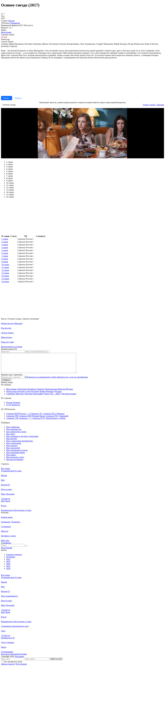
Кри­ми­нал (31, 389)
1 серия (4, 239)
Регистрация (21, 664)
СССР (9, 405)
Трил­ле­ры (28, 394)
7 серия (4, 256)
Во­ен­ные (50, 391)
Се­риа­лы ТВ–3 (49, 413)
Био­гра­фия (38, 394)
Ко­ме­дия (61, 389)
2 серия (4, 242)
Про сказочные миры (15, 452)
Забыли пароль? (8, 664)
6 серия (4, 253)
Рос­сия (11, 21)
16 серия (5, 281)
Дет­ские (57, 391)
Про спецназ (11, 445)
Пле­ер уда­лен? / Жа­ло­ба (153, 105)
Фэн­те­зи (21, 391)
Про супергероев (13, 443)
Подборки (10, 557)
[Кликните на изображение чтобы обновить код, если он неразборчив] (56, 377)
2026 (8, 568)
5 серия (4, 250)
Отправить (6, 380)
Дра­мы (42, 391)
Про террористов (13, 429)
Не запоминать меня (13, 662)
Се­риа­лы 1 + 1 (25, 418)
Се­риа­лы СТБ (12, 418)
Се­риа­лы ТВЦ (25, 416)
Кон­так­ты (5, 654)
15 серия (5, 279)
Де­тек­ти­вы (22, 389)
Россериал (19, 656)
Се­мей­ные (10, 394)
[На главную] (6, 543)
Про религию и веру (15, 457)
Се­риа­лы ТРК (12, 416)
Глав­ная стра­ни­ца (14, 554)
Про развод (11, 455)
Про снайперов (13, 427)
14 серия (5, 276)
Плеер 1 (6, 98)
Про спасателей (13, 448)
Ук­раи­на (16, 402)
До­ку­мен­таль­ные (68, 394)
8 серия (4, 259)
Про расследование (14, 459)
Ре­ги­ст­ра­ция (6, 548)
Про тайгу (10, 434)
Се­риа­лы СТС (36, 413)
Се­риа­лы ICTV (38, 418)
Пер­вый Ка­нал (38, 416)
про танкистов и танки (16, 432)
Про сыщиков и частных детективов (22, 436)
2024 (8, 564)
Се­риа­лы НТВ (12, 413)
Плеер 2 (18, 98)
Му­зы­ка (69, 389)
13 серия (5, 273)
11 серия (5, 267)
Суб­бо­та (62, 418)
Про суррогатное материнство (19, 441)
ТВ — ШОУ (55, 394)
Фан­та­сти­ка (11, 391)
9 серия (4, 262)
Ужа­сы (47, 394)
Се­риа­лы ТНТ (52, 416)
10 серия (5, 264)
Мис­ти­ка (20, 394)
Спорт (28, 391)
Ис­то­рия (35, 391)
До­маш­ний (15, 23)
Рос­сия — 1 (24, 413)
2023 (8, 561)
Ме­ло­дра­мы (6, 32)
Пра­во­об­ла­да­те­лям (18, 654)
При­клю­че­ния (51, 389)
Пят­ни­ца (60, 413)
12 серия (5, 270)
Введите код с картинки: (12, 375)
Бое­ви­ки (40, 389)
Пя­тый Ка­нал (52, 418)
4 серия (4, 247)
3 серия (4, 245)
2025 (8, 566)
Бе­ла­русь (16, 405)
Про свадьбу (11, 438)
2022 (8, 559)
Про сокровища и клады (17, 450)
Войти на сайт (56, 659)
